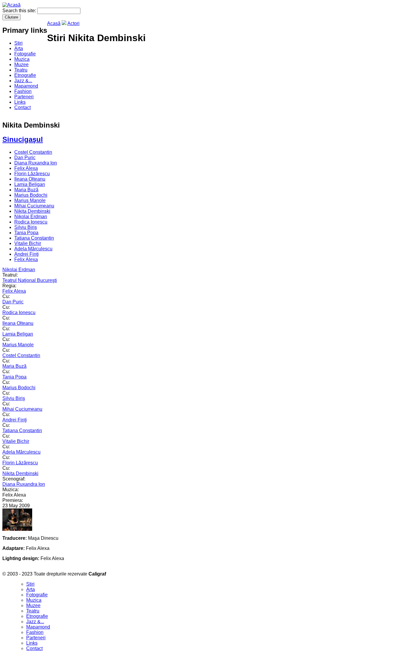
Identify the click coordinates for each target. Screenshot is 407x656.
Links (20, 102)
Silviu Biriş (25, 227)
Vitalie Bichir (27, 243)
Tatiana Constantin (34, 238)
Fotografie (25, 53)
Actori (73, 23)
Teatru (20, 69)
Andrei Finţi (26, 254)
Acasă (53, 23)
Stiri (18, 43)
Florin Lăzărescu (32, 173)
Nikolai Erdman (30, 216)
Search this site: (19, 10)
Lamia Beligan (29, 184)
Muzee (21, 64)
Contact (22, 107)
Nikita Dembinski (32, 211)
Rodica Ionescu (30, 221)
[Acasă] (11, 4)
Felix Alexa (26, 168)
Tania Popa (26, 232)
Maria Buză (26, 189)
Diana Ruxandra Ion (35, 162)
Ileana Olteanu (29, 179)
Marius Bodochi (30, 195)
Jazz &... (23, 80)
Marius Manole (30, 200)
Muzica (21, 59)
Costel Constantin (33, 152)
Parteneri (24, 96)
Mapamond (26, 86)
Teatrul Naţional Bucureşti (29, 280)
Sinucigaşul (22, 139)
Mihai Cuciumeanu (34, 205)
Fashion (23, 91)
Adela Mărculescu (33, 248)
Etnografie (25, 75)
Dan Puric (24, 157)
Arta (18, 48)
